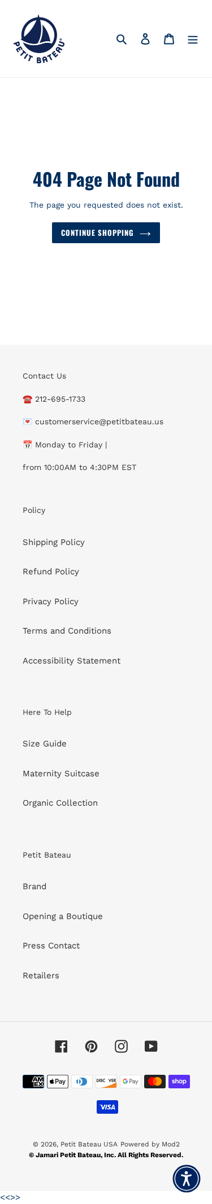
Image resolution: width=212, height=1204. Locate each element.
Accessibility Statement (71, 661)
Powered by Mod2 (150, 1144)
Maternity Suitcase (61, 773)
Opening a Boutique (63, 916)
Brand (34, 886)
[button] (186, 1179)
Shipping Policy (54, 542)
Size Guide (45, 744)
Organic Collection (60, 803)
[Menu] (193, 39)
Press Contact (51, 946)
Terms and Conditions (67, 631)
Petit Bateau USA (89, 1144)
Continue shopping (98, 232)
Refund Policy (51, 571)
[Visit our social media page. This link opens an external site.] (61, 1046)
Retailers (41, 975)
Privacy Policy (51, 601)
